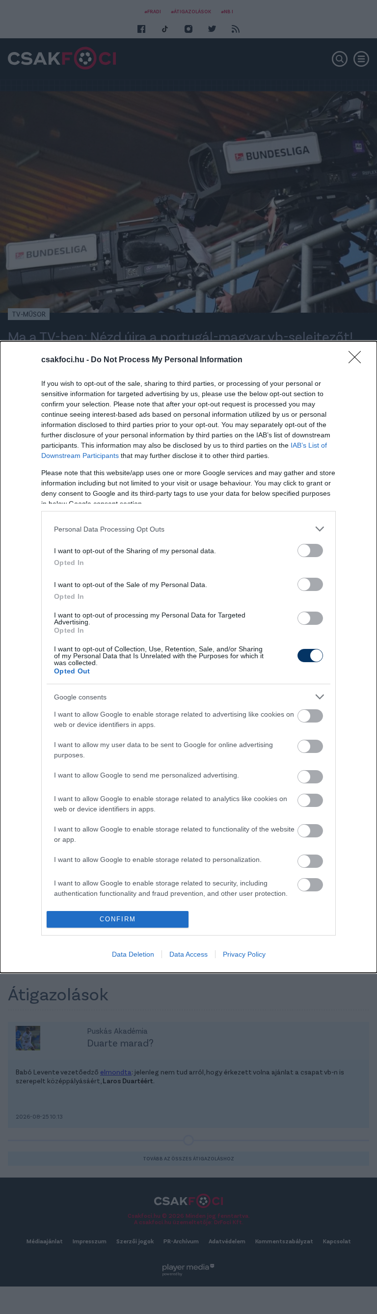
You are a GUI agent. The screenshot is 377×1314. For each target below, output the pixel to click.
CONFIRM (118, 919)
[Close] (358, 360)
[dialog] (188, 656)
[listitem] (188, 529)
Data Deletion (133, 954)
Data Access (188, 954)
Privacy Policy (244, 954)
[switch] (310, 550)
